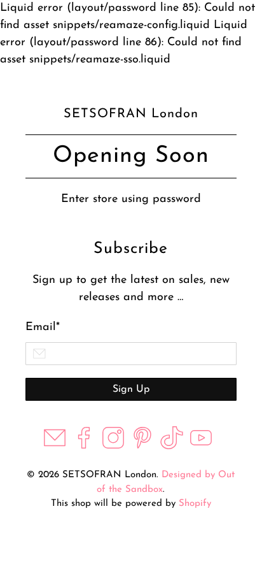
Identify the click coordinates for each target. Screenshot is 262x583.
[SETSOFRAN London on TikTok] (171, 446)
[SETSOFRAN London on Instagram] (113, 446)
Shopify (195, 503)
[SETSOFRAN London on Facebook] (83, 446)
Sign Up (131, 389)
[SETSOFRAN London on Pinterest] (142, 446)
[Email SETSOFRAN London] (54, 446)
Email (42, 327)
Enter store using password (131, 199)
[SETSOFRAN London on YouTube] (201, 446)
